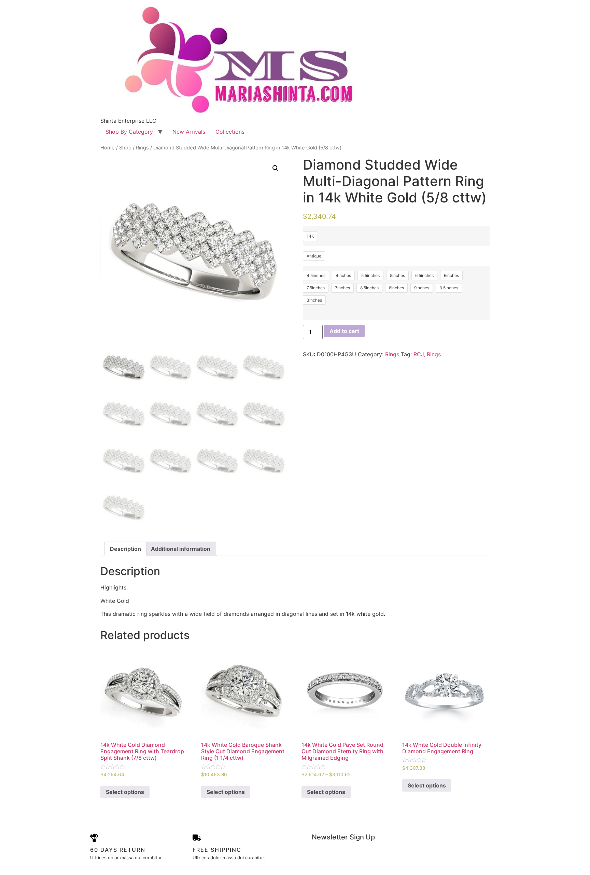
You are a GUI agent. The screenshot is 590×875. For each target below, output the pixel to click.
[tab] (125, 549)
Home (107, 148)
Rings (142, 148)
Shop (125, 148)
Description (125, 548)
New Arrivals (188, 131)
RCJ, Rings (427, 354)
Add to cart (344, 331)
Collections (229, 131)
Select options (125, 791)
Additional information (180, 548)
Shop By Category (129, 131)
